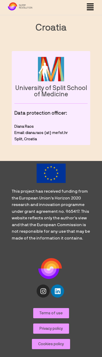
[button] (90, 7)
